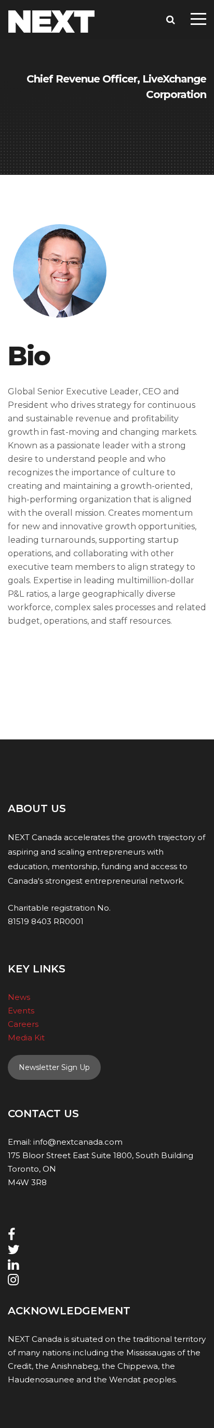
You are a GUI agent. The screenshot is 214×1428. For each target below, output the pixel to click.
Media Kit (26, 1037)
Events (21, 1010)
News (19, 997)
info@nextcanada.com (78, 1142)
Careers (23, 1024)
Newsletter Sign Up (54, 1067)
